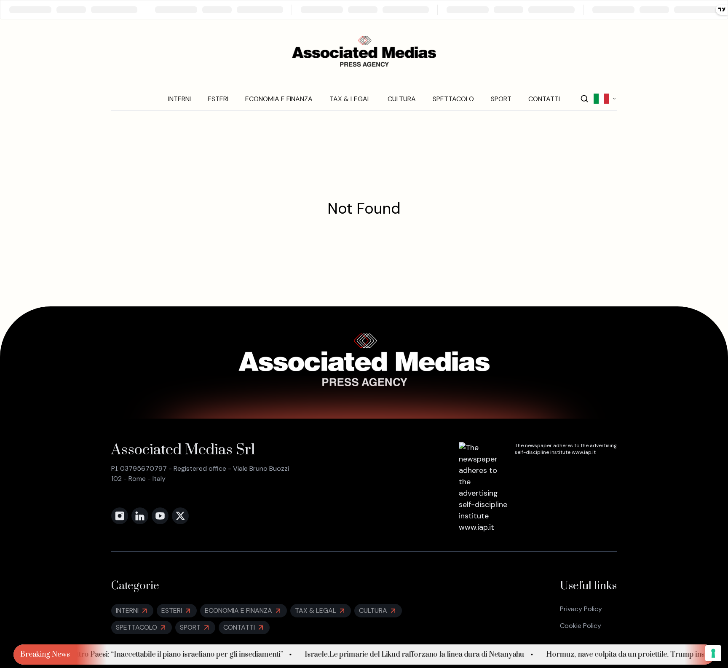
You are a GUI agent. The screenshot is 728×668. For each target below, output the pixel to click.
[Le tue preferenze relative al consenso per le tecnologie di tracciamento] (713, 653)
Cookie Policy (580, 625)
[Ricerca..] (584, 98)
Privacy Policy (581, 608)
